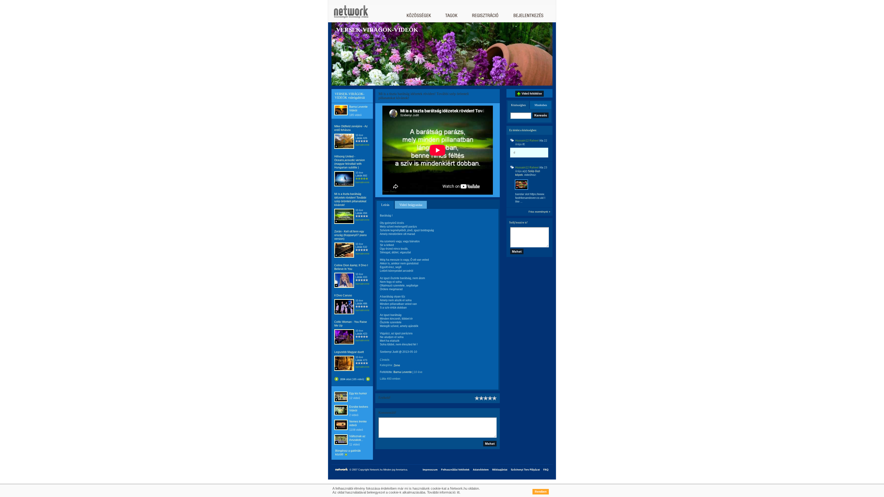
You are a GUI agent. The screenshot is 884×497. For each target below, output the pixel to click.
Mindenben (541, 105)
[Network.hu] (351, 14)
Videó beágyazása (410, 205)
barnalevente (362, 144)
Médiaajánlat (499, 469)
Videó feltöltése (532, 93)
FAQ (546, 469)
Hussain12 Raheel (527, 140)
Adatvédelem (481, 469)
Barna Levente (402, 372)
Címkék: (385, 359)
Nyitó (339, 82)
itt (458, 492)
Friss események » (539, 211)
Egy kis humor (358, 393)
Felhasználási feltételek (455, 469)
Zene (397, 365)
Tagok (354, 82)
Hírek (400, 82)
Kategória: (386, 365)
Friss (445, 82)
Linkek (430, 82)
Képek (369, 82)
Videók (385, 82)
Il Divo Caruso (343, 295)
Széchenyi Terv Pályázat (525, 469)
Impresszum (430, 469)
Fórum (415, 82)
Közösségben (518, 105)
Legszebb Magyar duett (349, 352)
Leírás (385, 205)
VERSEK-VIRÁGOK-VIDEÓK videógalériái (350, 95)
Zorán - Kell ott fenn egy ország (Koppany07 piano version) (350, 235)
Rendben (541, 491)
